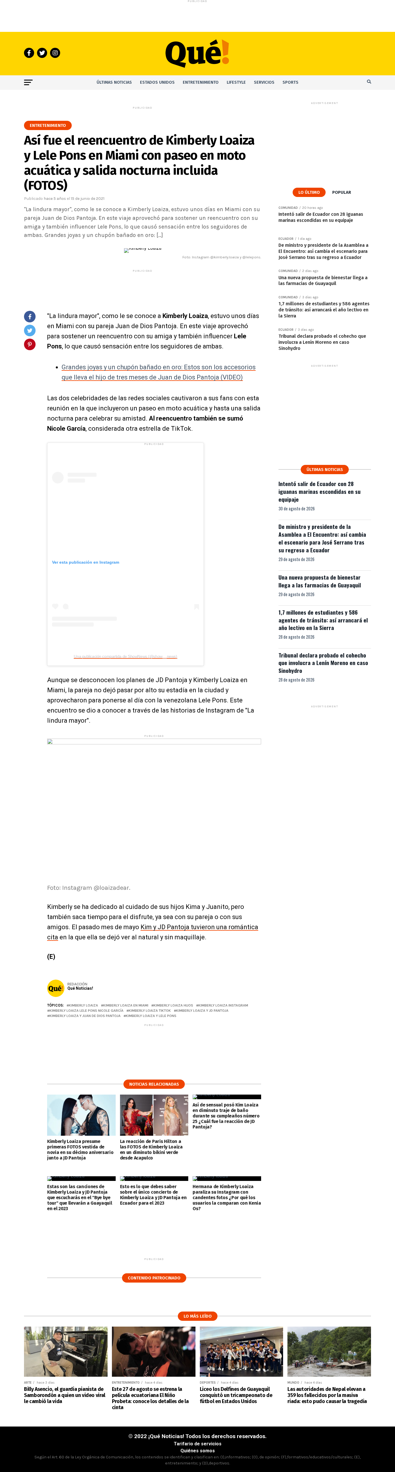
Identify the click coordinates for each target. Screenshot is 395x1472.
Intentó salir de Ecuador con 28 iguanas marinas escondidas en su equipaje (319, 491)
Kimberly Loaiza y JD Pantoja (202, 1011)
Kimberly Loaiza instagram (223, 1005)
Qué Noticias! (80, 988)
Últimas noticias (114, 82)
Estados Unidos (157, 82)
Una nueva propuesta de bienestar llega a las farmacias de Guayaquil (319, 581)
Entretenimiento (201, 82)
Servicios (264, 82)
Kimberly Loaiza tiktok (150, 1011)
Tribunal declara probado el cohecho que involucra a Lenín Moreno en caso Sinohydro (323, 663)
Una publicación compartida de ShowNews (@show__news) (125, 656)
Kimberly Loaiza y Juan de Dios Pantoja (85, 1016)
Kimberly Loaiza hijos (173, 1005)
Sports (290, 82)
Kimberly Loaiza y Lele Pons (151, 1016)
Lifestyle (236, 82)
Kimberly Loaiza (83, 1005)
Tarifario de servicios (198, 1444)
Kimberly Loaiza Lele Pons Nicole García (86, 1011)
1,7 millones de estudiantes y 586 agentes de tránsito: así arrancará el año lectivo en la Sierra (323, 620)
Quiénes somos (197, 1450)
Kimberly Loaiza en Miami (125, 1005)
